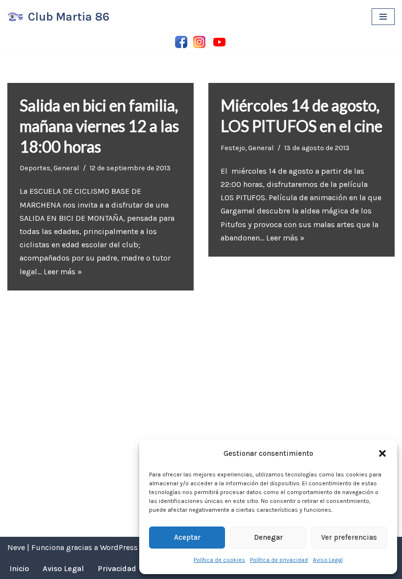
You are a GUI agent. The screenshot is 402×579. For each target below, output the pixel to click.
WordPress (119, 547)
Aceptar (187, 537)
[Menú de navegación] (383, 16)
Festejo (233, 148)
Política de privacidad (279, 559)
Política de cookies (219, 559)
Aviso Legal (328, 559)
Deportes (35, 168)
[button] (382, 453)
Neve (16, 547)
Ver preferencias (349, 537)
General (66, 168)
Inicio (19, 568)
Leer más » (63, 271)
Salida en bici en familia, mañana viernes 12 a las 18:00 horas (99, 126)
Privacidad (117, 568)
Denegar (268, 537)
